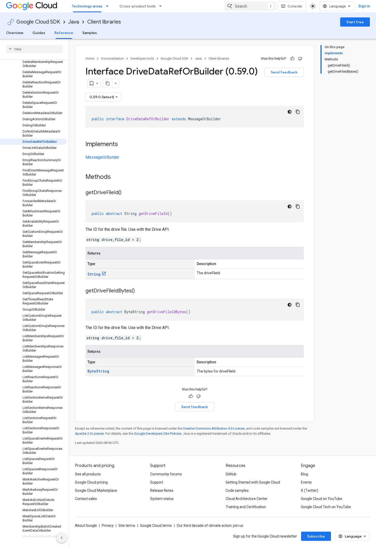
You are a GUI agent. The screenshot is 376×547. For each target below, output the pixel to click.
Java (73, 22)
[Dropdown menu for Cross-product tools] (162, 6)
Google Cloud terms (156, 525)
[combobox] (250, 6)
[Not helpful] (300, 58)
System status (162, 499)
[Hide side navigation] (62, 538)
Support (156, 482)
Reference (63, 32)
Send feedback (284, 72)
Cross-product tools (137, 6)
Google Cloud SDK (38, 22)
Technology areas (87, 6)
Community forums (166, 474)
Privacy (108, 525)
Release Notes (161, 490)
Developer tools (142, 58)
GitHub (231, 474)
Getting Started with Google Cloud (253, 482)
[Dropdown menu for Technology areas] (109, 6)
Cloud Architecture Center (247, 499)
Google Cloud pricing (91, 482)
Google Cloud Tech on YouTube (326, 507)
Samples (89, 32)
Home (89, 58)
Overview (14, 32)
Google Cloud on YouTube (321, 499)
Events (306, 482)
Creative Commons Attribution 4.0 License (214, 428)
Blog (304, 474)
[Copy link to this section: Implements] (123, 144)
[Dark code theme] (289, 112)
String (94, 274)
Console (294, 6)
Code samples (237, 490)
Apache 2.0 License (89, 433)
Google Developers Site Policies (157, 433)
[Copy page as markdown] (107, 83)
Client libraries (104, 22)
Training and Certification (246, 507)
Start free (355, 22)
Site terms (126, 525)
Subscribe (316, 536)
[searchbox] (34, 49)
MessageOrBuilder (102, 157)
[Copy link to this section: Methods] (117, 177)
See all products (88, 474)
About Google (86, 525)
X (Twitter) (309, 490)
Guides (38, 32)
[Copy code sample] (298, 112)
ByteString (98, 371)
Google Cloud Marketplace (96, 490)
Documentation (112, 58)
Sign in (364, 6)
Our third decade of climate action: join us (210, 525)
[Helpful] (292, 58)
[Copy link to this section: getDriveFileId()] (126, 193)
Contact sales (86, 499)
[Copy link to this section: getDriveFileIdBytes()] (140, 291)
